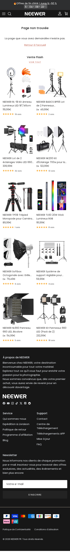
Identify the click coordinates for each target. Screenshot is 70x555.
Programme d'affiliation (18, 435)
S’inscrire (34, 494)
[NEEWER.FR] (35, 14)
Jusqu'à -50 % (48, 3)
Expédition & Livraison (16, 424)
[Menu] (3, 14)
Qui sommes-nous (14, 419)
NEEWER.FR (16, 539)
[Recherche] (11, 14)
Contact (42, 419)
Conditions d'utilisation (46, 529)
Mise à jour (43, 439)
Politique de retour (14, 429)
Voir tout (35, 62)
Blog (5, 440)
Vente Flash (35, 57)
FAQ (39, 444)
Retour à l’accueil (35, 45)
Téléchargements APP (51, 433)
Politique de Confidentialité (16, 529)
